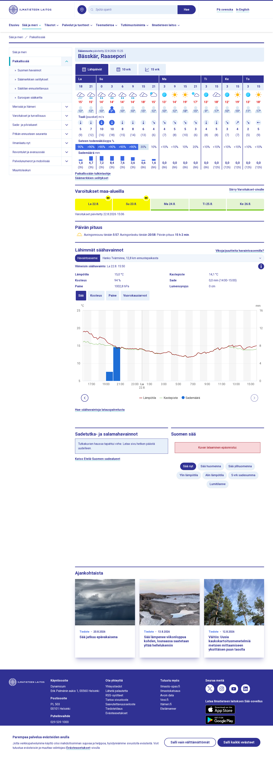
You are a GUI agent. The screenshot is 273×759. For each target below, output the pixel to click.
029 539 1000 (60, 722)
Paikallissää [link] (37, 37)
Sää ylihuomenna (240, 466)
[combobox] (135, 10)
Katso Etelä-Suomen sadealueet (97, 459)
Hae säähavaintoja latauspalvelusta (100, 409)
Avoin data (167, 695)
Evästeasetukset (116, 713)
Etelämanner (168, 708)
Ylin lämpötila (189, 475)
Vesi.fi (164, 700)
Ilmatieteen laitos (164, 25)
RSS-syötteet (114, 695)
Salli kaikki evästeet (238, 742)
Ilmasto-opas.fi (170, 686)
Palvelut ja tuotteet (75, 25)
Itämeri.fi (166, 704)
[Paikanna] (81, 9)
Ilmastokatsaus (170, 691)
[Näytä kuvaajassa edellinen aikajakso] (84, 398)
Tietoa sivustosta (116, 700)
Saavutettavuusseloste (120, 704)
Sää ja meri (30, 25)
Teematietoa (105, 25)
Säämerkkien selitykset (91, 178)
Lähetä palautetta (116, 691)
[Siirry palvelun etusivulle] (40, 9)
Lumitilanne (217, 484)
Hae (186, 9)
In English (242, 9)
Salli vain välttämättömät (190, 742)
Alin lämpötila (214, 475)
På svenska (225, 9)
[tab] (91, 69)
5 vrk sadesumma (243, 475)
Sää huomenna (211, 466)
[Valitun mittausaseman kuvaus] (261, 266)
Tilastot (49, 25)
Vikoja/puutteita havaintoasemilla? (240, 250)
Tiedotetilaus (114, 708)
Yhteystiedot (113, 686)
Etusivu (14, 25)
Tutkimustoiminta (133, 25)
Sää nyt (188, 466)
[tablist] (169, 69)
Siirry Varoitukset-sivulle (246, 189)
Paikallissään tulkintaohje (93, 173)
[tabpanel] (169, 122)
